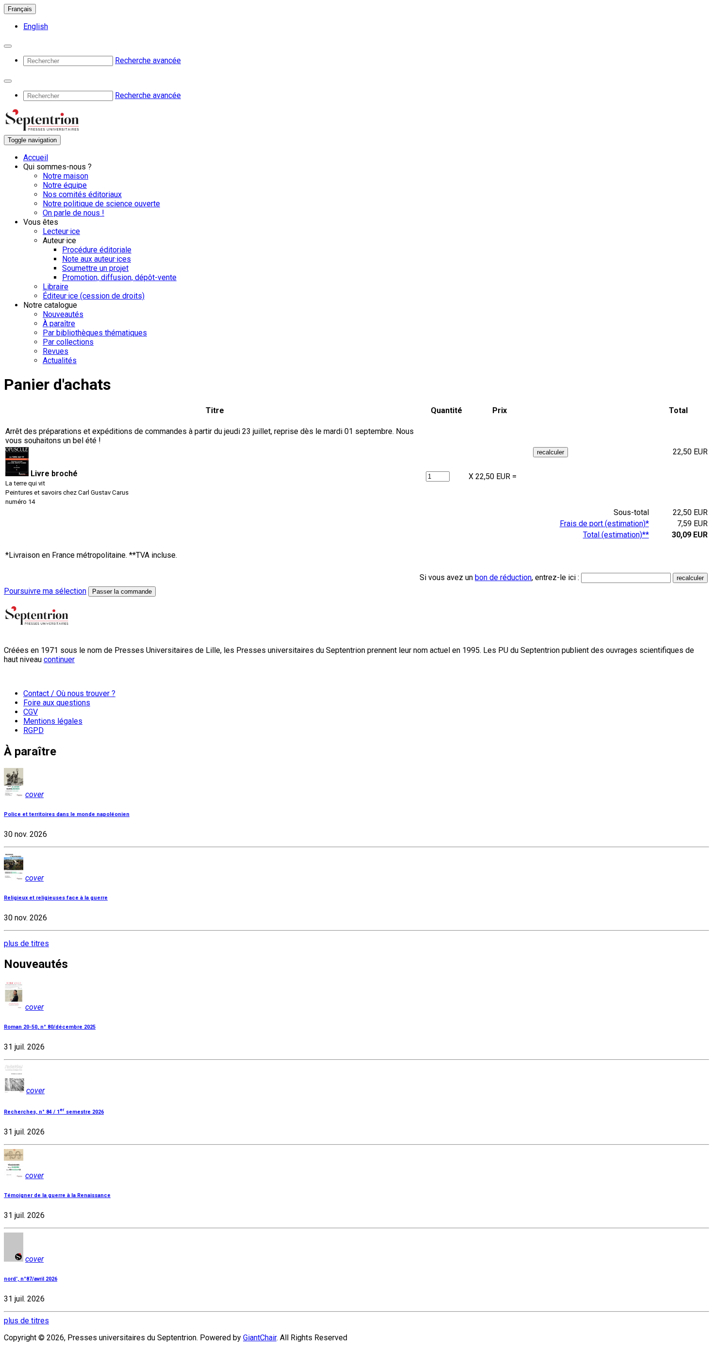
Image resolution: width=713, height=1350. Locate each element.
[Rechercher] (8, 46)
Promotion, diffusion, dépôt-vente (119, 277)
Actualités (60, 360)
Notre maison (65, 176)
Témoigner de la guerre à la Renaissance (57, 1195)
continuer (59, 659)
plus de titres (26, 943)
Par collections (68, 342)
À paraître (59, 323)
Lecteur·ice (61, 231)
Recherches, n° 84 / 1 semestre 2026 (54, 1112)
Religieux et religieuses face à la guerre (56, 898)
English (35, 26)
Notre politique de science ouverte (101, 203)
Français (20, 9)
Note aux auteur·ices (96, 259)
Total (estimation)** (616, 534)
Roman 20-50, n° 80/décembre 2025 (50, 1027)
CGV (30, 712)
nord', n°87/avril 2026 (30, 1279)
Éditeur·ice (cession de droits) (94, 295)
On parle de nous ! (73, 212)
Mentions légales (52, 721)
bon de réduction (503, 577)
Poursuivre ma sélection (45, 591)
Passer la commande (122, 591)
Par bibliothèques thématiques (95, 332)
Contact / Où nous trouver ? (69, 693)
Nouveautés (63, 314)
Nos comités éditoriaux (82, 194)
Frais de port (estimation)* (604, 523)
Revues (55, 351)
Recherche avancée (148, 60)
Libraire (55, 286)
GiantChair (259, 1337)
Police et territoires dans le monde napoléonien (67, 814)
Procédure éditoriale (96, 249)
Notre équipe (65, 185)
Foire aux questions (56, 702)
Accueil (35, 157)
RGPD (33, 730)
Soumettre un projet (95, 268)
